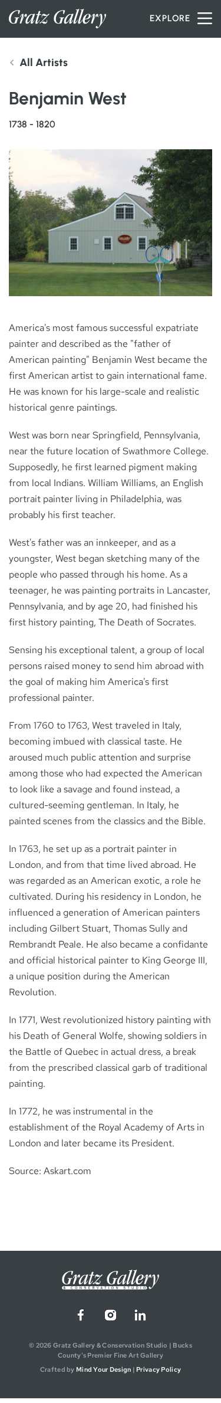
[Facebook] (81, 1315)
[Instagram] (110, 1315)
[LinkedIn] (140, 1315)
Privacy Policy (158, 1369)
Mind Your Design (103, 1369)
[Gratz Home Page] (57, 18)
